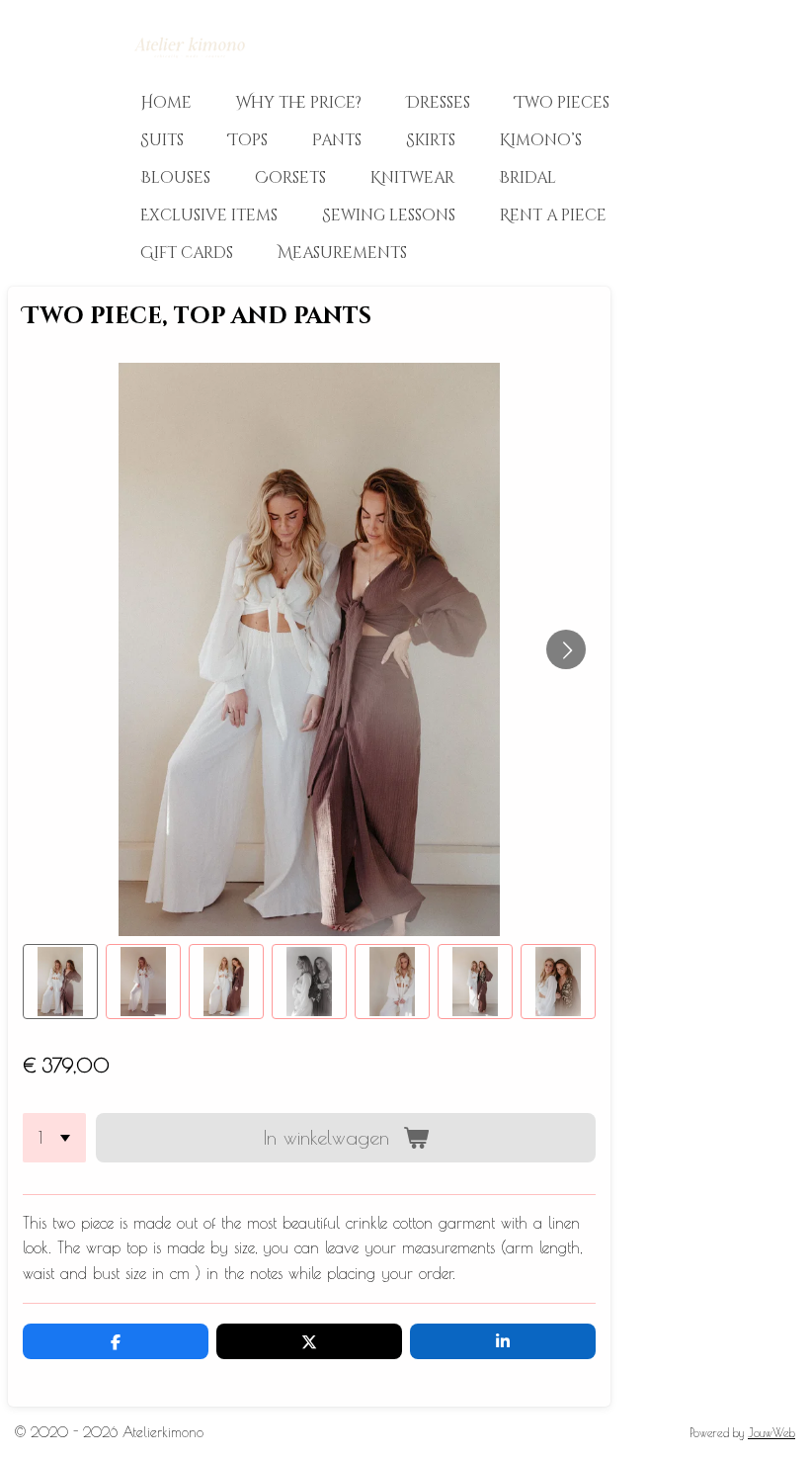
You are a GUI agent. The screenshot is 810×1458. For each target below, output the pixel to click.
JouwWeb (771, 1432)
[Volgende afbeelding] (566, 649)
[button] (60, 981)
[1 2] (54, 1137)
